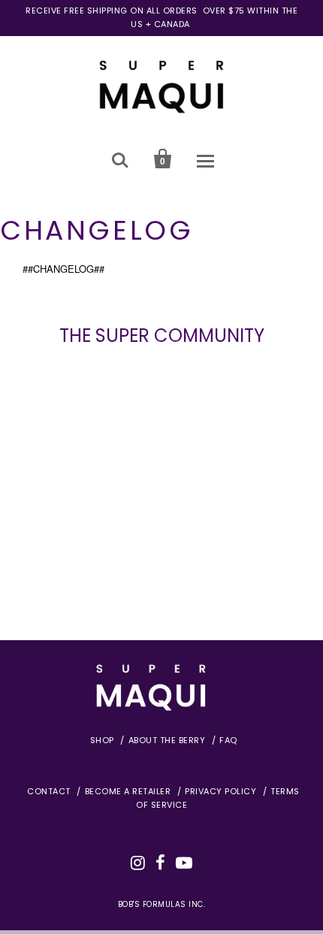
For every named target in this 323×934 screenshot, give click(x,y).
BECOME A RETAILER (128, 791)
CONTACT (49, 791)
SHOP (102, 740)
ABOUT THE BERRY (167, 740)
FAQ (228, 740)
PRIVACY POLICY (220, 791)
